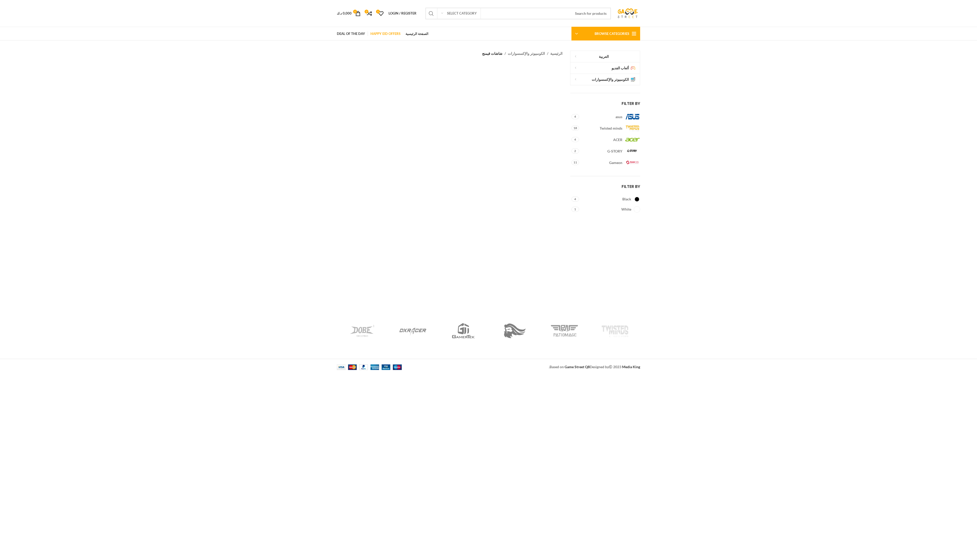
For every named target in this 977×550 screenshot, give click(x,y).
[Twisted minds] (615, 330)
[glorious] (514, 330)
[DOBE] (362, 330)
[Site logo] (628, 13)
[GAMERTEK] (463, 330)
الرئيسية (556, 53)
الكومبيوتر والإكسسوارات (526, 53)
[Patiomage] (564, 330)
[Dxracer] (412, 330)
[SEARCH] (431, 13)
